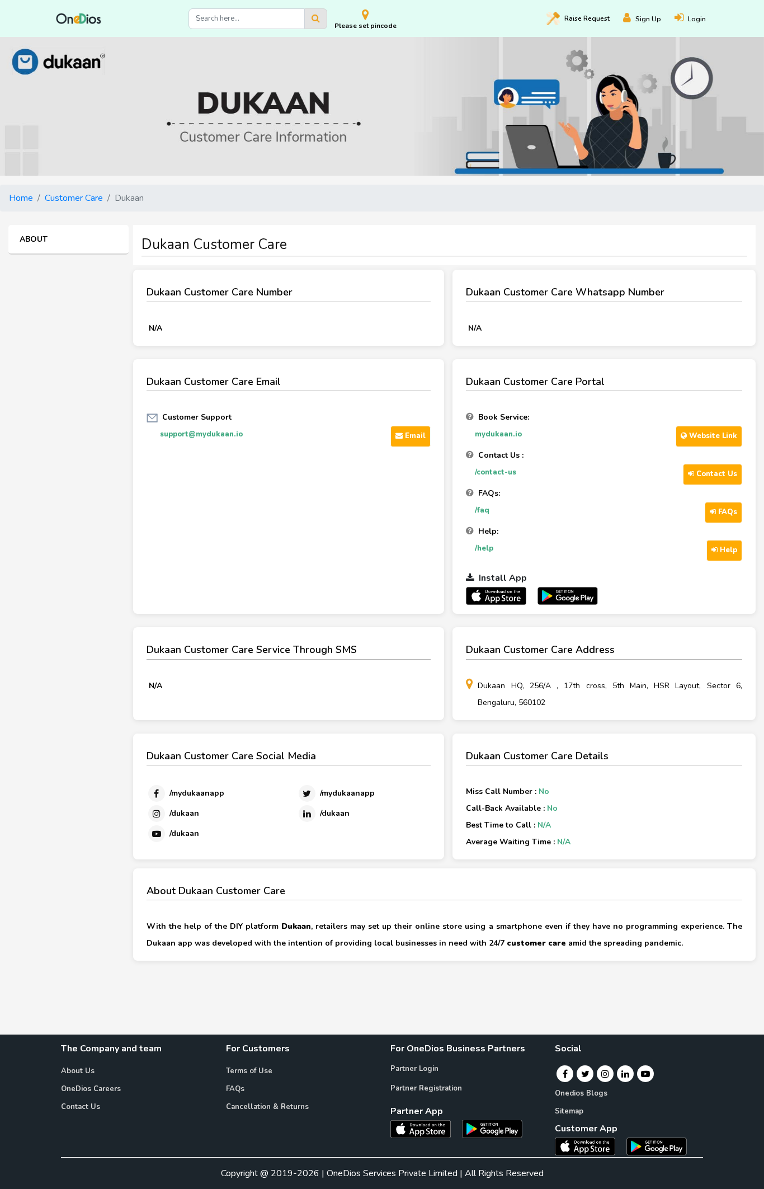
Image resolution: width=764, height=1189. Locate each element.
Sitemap (569, 1111)
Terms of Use (249, 1071)
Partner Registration (426, 1088)
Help (727, 550)
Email (414, 436)
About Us (78, 1071)
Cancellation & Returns (267, 1107)
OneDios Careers (91, 1089)
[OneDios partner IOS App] (500, 595)
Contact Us (715, 474)
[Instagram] (605, 1073)
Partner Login (414, 1069)
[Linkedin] (625, 1073)
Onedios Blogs (581, 1093)
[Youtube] (645, 1073)
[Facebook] (565, 1073)
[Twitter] (585, 1073)
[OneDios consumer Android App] (656, 1146)
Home (21, 198)
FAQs (726, 512)
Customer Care (74, 198)
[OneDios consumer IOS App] (589, 1146)
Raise (587, 18)
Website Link (712, 436)
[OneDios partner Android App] (567, 595)
